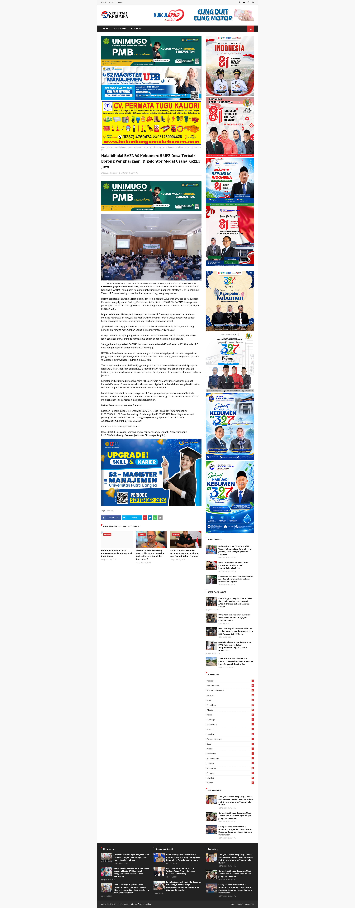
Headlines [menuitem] (136, 28)
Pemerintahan (230, 685)
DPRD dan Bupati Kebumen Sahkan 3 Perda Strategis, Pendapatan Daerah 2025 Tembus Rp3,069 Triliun (235, 631)
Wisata (230, 749)
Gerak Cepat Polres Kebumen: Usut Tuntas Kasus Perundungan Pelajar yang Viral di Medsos (234, 816)
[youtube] (244, 2)
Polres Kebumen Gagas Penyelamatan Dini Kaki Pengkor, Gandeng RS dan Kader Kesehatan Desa (131, 857)
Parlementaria (230, 758)
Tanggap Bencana (230, 739)
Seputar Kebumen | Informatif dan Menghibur (133, 904)
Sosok (230, 744)
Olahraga (230, 719)
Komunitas (230, 768)
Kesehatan (230, 753)
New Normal (230, 724)
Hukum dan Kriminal (230, 690)
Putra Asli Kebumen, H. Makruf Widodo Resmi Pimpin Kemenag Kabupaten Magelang (180, 871)
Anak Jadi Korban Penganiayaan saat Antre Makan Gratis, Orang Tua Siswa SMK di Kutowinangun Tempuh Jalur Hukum (235, 800)
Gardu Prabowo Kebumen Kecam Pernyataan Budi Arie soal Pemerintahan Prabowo (184, 553)
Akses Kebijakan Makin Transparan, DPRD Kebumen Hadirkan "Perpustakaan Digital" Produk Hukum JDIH (234, 646)
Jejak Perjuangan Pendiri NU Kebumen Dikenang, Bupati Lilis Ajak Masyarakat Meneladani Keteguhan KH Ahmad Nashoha (183, 886)
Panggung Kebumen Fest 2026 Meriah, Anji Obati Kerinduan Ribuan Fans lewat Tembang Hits (235, 579)
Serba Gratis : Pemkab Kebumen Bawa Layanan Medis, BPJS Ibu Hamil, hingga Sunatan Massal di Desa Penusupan (131, 872)
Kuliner (230, 782)
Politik (230, 715)
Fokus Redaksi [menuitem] (120, 28)
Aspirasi (112, 147)
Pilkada (230, 710)
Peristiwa (230, 695)
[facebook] (239, 2)
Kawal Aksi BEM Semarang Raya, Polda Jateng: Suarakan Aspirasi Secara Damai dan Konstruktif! (150, 554)
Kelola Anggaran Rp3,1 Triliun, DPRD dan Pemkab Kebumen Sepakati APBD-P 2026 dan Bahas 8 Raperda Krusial (235, 602)
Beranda (104, 147)
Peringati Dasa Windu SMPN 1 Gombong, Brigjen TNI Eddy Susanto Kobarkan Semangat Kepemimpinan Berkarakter (235, 830)
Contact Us (249, 904)
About (111, 2)
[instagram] (248, 2)
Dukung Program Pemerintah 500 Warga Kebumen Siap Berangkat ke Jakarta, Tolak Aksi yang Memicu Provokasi (234, 550)
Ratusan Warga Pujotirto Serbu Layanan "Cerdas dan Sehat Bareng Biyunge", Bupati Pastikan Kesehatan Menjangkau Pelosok (131, 888)
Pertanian (230, 773)
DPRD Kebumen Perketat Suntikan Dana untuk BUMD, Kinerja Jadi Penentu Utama (234, 617)
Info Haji (230, 778)
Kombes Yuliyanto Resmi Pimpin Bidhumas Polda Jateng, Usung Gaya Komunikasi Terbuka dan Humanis (183, 857)
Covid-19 (230, 763)
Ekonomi (230, 729)
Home (103, 2)
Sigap (230, 700)
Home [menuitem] (106, 28)
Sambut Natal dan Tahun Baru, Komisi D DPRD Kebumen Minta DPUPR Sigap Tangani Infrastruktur (235, 661)
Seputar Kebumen (110, 173)
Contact (119, 2)
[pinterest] (252, 2)
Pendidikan (230, 705)
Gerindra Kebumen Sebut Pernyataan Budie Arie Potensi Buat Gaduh (116, 553)
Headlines (230, 734)
